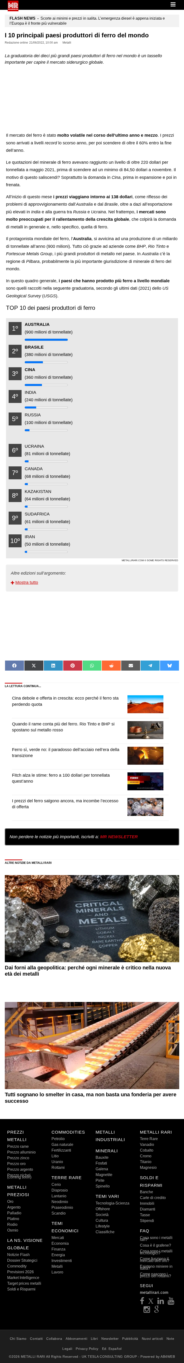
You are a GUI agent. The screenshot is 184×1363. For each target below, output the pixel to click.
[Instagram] (147, 1311)
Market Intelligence (23, 1278)
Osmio (12, 1230)
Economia (60, 1243)
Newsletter (110, 1338)
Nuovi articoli (152, 1338)
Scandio (59, 1213)
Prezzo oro (16, 1164)
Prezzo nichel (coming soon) (19, 1176)
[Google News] (157, 1311)
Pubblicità (130, 1338)
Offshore (103, 1209)
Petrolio (58, 1139)
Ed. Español (112, 1349)
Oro (10, 1201)
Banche (146, 1192)
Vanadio (147, 1144)
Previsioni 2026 (20, 1272)
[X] (151, 1302)
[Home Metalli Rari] (13, 9)
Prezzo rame (18, 1146)
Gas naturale (62, 1144)
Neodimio (60, 1202)
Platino (13, 1219)
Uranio (57, 1162)
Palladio (14, 1213)
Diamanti (147, 1209)
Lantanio (59, 1196)
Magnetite (104, 1175)
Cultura (102, 1220)
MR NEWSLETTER (119, 836)
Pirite (100, 1180)
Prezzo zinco (18, 1158)
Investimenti (62, 1261)
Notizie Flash (18, 1255)
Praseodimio (62, 1207)
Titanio (145, 1162)
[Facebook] (142, 1302)
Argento (14, 1207)
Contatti (36, 1338)
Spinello (103, 1186)
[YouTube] (171, 1302)
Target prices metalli (24, 1283)
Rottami (58, 1167)
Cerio (56, 1184)
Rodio (12, 1224)
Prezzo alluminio (21, 1152)
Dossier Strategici (22, 1260)
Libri (94, 1338)
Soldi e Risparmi (21, 1289)
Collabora (54, 1338)
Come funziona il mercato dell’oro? (154, 1260)
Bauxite (102, 1157)
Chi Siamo (18, 1338)
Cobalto (146, 1150)
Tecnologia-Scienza (112, 1203)
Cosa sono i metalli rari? (156, 1239)
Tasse (145, 1215)
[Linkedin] (160, 1302)
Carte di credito (153, 1198)
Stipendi (147, 1221)
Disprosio (60, 1190)
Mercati (58, 1238)
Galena (102, 1169)
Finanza (58, 1249)
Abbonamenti (76, 1338)
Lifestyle (103, 1226)
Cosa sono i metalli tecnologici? (156, 1252)
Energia (58, 1255)
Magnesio (148, 1167)
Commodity (17, 1266)
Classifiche (105, 1232)
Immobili (147, 1203)
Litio (55, 1156)
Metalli (57, 1266)
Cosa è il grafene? (155, 1245)
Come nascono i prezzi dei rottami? (155, 1275)
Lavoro (57, 1272)
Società (102, 1215)
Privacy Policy (87, 1349)
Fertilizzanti (61, 1150)
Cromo (145, 1156)
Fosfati (101, 1163)
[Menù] (173, 4)
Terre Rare (149, 1139)
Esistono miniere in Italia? (156, 1267)
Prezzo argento (20, 1169)
